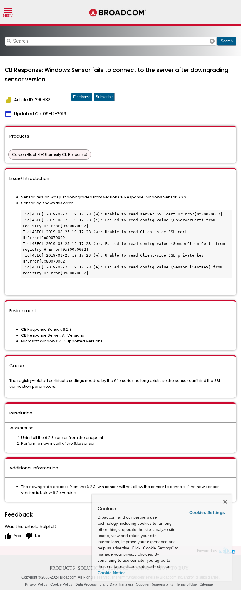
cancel (212, 41)
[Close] (225, 502)
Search (227, 41)
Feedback (81, 97)
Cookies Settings (207, 512)
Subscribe (104, 97)
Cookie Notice (112, 572)
